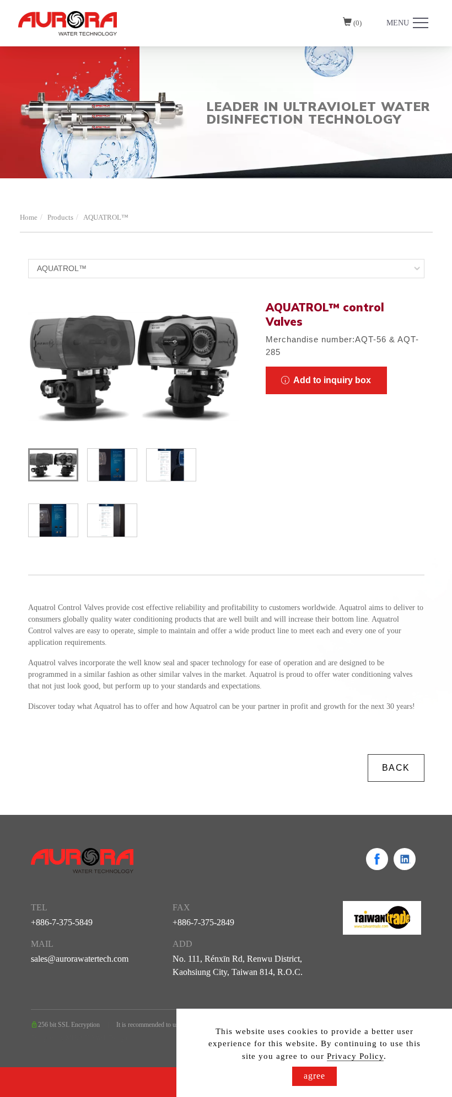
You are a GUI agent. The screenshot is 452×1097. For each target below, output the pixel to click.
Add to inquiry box (331, 380)
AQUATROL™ (105, 217)
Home (28, 217)
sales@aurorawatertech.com (79, 958)
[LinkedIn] (405, 859)
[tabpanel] (226, 112)
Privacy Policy (355, 1056)
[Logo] (67, 22)
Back (396, 767)
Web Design (111, 1038)
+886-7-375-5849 (62, 922)
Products (60, 217)
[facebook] (377, 859)
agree (314, 1075)
